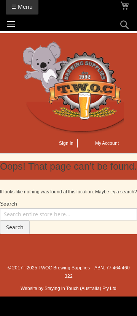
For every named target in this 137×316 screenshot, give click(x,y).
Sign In (66, 143)
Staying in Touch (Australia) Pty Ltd (80, 288)
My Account (107, 143)
